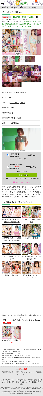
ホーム (4, 7)
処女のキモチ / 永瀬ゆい (10, 340)
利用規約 (39, 372)
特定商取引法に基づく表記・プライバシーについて (18, 372)
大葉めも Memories (11, 275)
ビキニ (22, 102)
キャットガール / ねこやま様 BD (11, 257)
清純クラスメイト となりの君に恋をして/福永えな (11, 220)
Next (38, 42)
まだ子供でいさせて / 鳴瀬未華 (31, 220)
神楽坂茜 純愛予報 (31, 238)
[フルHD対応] (13, 7)
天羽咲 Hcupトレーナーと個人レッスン (31, 276)
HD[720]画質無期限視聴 (14, 155)
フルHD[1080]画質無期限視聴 (15, 166)
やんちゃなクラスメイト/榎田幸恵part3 (31, 257)
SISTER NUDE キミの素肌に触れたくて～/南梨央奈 (11, 239)
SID (10, 97)
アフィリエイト (22, 374)
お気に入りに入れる (22, 182)
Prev (4, 42)
